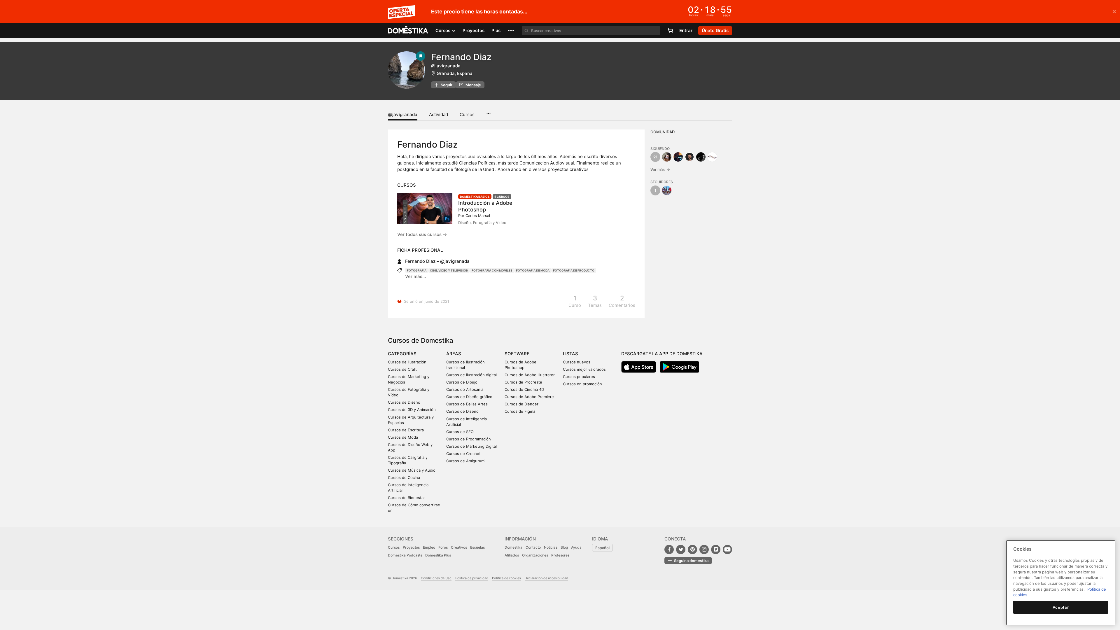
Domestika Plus (438, 555)
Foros (443, 547)
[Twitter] (680, 549)
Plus (496, 30)
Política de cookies (506, 578)
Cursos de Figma (520, 411)
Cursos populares (579, 376)
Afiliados (512, 555)
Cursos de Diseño (404, 402)
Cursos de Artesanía (464, 389)
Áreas (453, 353)
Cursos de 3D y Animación (412, 409)
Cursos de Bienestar (406, 497)
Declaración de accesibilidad (546, 578)
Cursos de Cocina (404, 477)
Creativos (459, 547)
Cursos (467, 114)
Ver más (660, 169)
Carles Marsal (478, 215)
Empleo (429, 547)
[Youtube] (727, 549)
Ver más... (415, 276)
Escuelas (477, 547)
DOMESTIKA (408, 30)
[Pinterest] (692, 549)
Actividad (438, 114)
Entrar (685, 30)
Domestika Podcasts (405, 555)
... (488, 111)
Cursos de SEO (460, 431)
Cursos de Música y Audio (411, 470)
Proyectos (473, 30)
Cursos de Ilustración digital (471, 374)
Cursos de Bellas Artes (467, 404)
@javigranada (402, 114)
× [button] (1114, 11)
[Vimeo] (715, 549)
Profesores (560, 555)
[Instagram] (704, 549)
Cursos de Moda (403, 437)
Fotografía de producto (573, 270)
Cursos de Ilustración (407, 362)
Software (517, 353)
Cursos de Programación (468, 439)
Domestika (513, 547)
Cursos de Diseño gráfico (469, 396)
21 (655, 157)
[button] (511, 30)
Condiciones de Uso (436, 578)
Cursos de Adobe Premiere (529, 396)
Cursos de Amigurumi (465, 461)
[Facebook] (669, 549)
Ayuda (576, 547)
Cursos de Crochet (463, 453)
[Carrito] (670, 30)
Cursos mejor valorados (584, 369)
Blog (564, 547)
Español (602, 547)
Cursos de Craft (402, 369)
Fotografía (416, 270)
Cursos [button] (443, 30)
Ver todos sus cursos (420, 234)
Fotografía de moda (533, 270)
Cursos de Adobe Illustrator (530, 374)
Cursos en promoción (582, 384)
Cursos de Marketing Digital (471, 446)
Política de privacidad (471, 578)
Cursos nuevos (576, 362)
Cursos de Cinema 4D (524, 389)
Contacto (533, 547)
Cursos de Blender (521, 404)
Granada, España (455, 73)
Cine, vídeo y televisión (449, 270)
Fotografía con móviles (492, 270)
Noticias (550, 547)
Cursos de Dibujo (461, 382)
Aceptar (1061, 607)
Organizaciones (535, 555)
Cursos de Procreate (523, 382)
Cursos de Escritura (406, 430)
